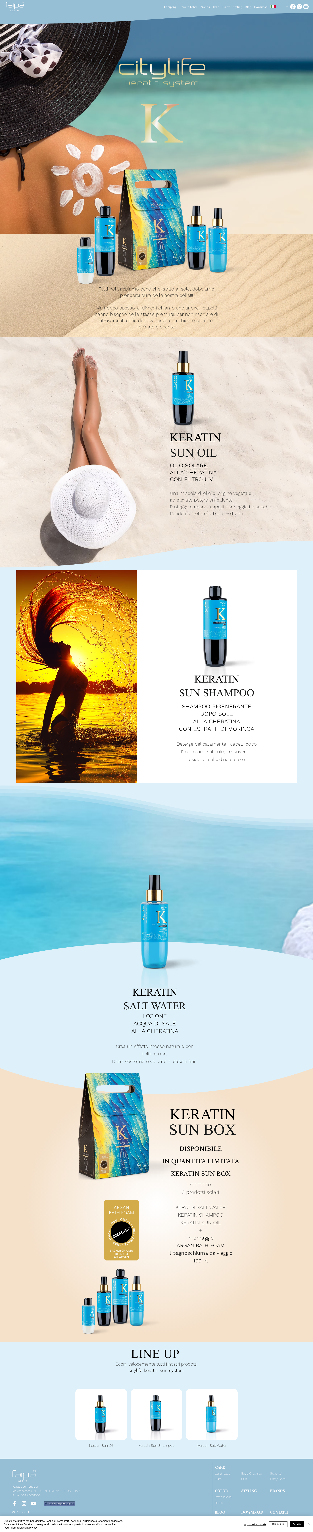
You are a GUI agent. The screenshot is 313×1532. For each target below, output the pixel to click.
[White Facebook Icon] (14, 1503)
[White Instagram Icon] (24, 1503)
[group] (156, 1418)
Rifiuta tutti (278, 1524)
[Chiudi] (308, 1524)
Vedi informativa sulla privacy (20, 1527)
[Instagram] (299, 6)
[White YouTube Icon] (33, 1503)
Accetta (297, 1524)
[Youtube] (306, 6)
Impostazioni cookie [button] (255, 1524)
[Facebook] (293, 6)
